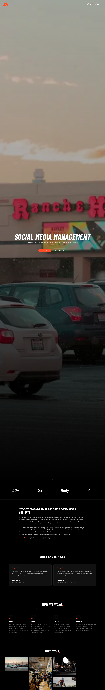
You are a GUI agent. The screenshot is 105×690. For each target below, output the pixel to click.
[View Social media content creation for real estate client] (16, 664)
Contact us (23, 538)
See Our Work (59, 250)
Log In (89, 4)
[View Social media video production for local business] (64, 682)
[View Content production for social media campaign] (64, 666)
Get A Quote (45, 250)
